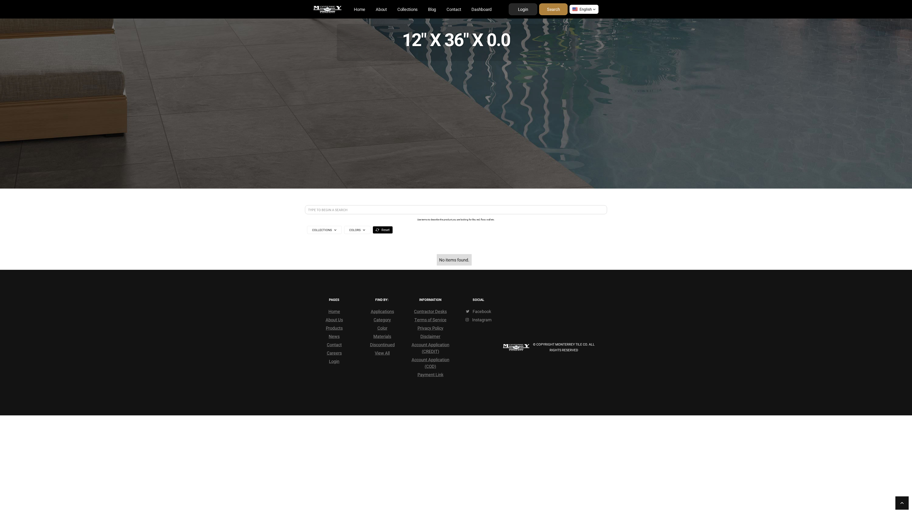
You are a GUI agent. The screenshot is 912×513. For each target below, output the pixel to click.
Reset (385, 230)
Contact (453, 9)
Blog (432, 9)
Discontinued (382, 344)
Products (334, 328)
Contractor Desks (430, 311)
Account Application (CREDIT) (430, 348)
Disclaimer (430, 336)
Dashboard (481, 9)
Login (334, 361)
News (334, 336)
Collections (407, 9)
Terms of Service (430, 320)
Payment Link (430, 374)
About (381, 9)
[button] (584, 9)
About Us (334, 320)
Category (382, 320)
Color (382, 328)
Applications (382, 311)
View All (382, 353)
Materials (382, 336)
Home (359, 9)
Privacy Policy (430, 328)
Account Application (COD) (430, 363)
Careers (334, 353)
